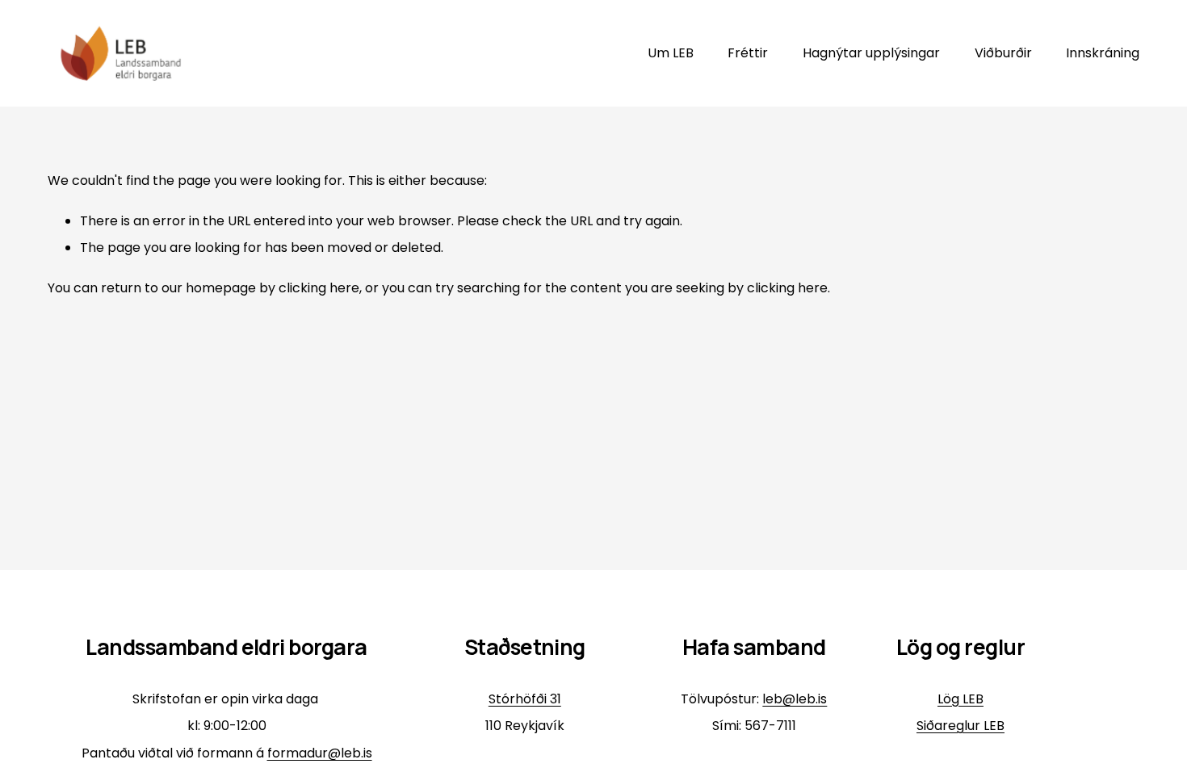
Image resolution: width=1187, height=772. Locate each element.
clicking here (319, 288)
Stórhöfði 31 (525, 699)
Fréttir (748, 53)
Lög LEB (960, 699)
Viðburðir (1003, 53)
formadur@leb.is (319, 753)
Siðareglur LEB (960, 725)
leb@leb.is (794, 699)
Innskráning (1102, 53)
